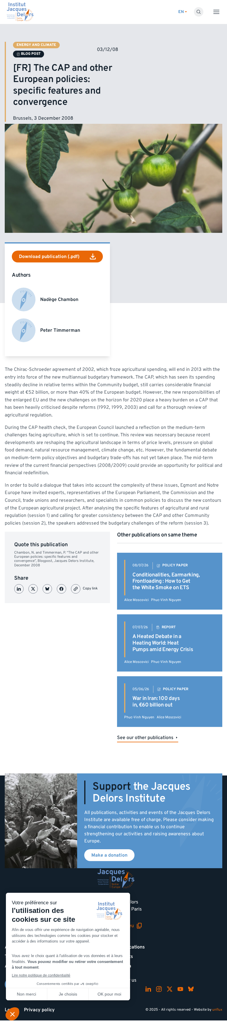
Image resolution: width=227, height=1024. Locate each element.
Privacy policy (39, 1010)
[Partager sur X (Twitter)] (33, 589)
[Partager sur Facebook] (61, 589)
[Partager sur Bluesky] (47, 589)
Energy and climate (36, 44)
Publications (131, 947)
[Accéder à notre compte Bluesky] (191, 989)
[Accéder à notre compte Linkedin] (148, 989)
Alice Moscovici (136, 599)
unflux (217, 1009)
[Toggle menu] (216, 12)
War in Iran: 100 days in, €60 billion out (156, 702)
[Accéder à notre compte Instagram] (159, 989)
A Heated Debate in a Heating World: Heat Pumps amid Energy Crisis (162, 643)
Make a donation (109, 855)
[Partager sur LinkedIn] (19, 589)
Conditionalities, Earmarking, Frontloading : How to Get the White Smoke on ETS (166, 581)
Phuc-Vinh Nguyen (166, 599)
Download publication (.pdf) (49, 256)
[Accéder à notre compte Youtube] (180, 989)
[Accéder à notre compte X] (170, 989)
